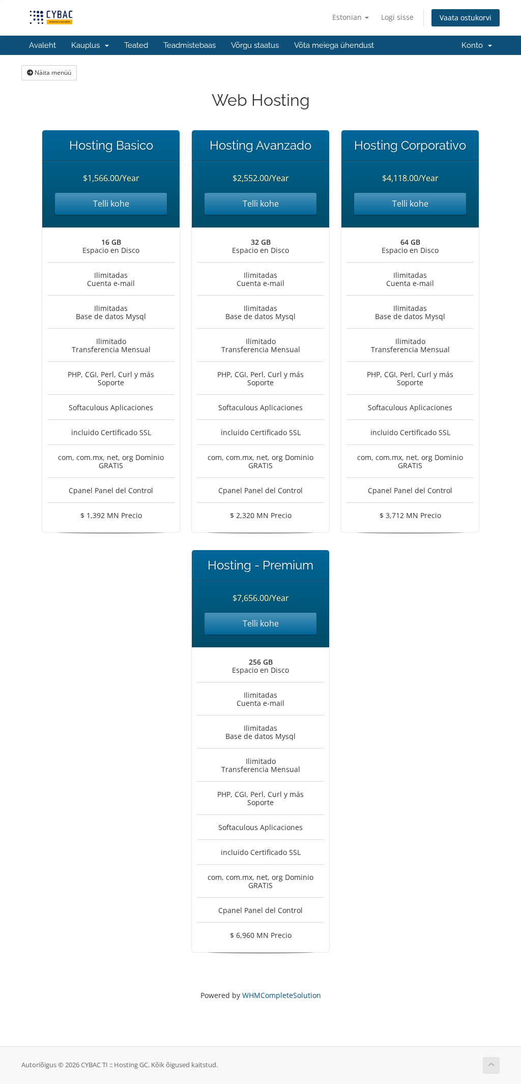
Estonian (348, 17)
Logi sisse (397, 17)
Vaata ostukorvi (465, 17)
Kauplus (87, 45)
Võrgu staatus (255, 45)
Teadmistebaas (189, 45)
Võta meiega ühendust (334, 45)
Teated (136, 45)
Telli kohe (111, 203)
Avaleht (42, 45)
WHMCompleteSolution (281, 995)
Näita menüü (52, 72)
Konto (474, 45)
